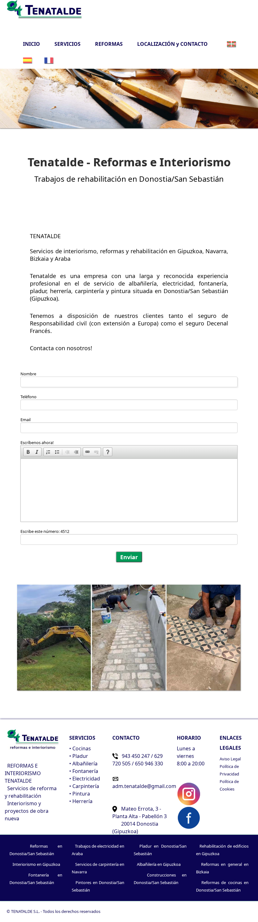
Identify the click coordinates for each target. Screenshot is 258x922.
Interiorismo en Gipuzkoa (36, 864)
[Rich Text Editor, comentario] (129, 490)
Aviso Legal (230, 759)
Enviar (129, 557)
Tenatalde (43, 276)
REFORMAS (109, 43)
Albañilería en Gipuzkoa (159, 864)
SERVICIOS (67, 43)
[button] (28, 452)
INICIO (33, 43)
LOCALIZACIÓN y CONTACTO (172, 43)
